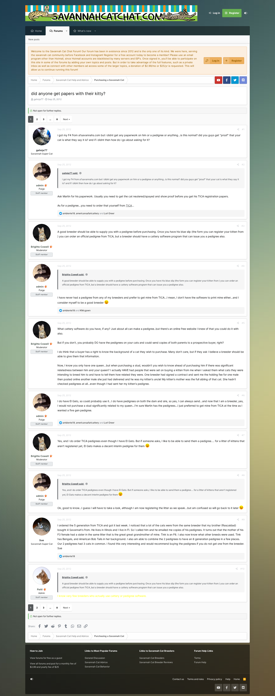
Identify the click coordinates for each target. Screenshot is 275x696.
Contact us (178, 679)
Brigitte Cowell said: (73, 274)
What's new (84, 30)
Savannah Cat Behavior (97, 666)
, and (88, 213)
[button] (66, 30)
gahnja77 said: (70, 173)
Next (65, 119)
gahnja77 (38, 99)
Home (38, 30)
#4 (243, 265)
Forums (58, 30)
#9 (243, 519)
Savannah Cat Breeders (151, 658)
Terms (197, 658)
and (77, 310)
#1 (243, 129)
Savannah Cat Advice (96, 662)
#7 (243, 435)
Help (227, 679)
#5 (243, 323)
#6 (243, 395)
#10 (242, 568)
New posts (33, 39)
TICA (129, 205)
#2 (243, 164)
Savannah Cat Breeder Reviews (156, 662)
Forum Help (200, 662)
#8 (243, 475)
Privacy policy (214, 679)
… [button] (50, 119)
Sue (41, 540)
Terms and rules (195, 679)
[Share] (238, 129)
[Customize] (246, 13)
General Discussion (95, 658)
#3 (243, 225)
